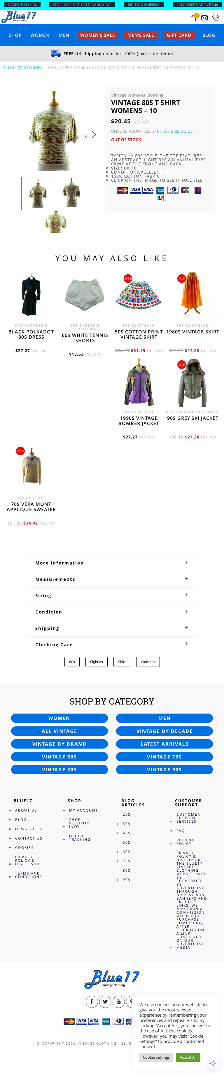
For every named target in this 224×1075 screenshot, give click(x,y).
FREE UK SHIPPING (144, 5)
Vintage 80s (59, 769)
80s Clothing (121, 67)
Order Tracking (80, 837)
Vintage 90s (164, 769)
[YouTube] (119, 1002)
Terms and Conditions (28, 875)
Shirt (122, 661)
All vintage (59, 731)
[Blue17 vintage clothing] (18, 17)
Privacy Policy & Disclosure (28, 860)
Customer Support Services (188, 818)
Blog (208, 35)
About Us (26, 810)
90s (127, 879)
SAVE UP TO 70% (22, 5)
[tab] (112, 563)
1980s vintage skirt (192, 331)
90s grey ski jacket (192, 418)
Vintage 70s (164, 757)
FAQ (180, 830)
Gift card (179, 35)
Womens (148, 661)
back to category (24, 67)
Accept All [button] (188, 1057)
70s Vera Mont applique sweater (31, 507)
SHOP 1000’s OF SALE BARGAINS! (82, 5)
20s (127, 814)
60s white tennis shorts (85, 338)
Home (52, 67)
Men (64, 35)
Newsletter (29, 828)
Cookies (24, 847)
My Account (83, 810)
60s (127, 851)
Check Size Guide (175, 131)
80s (72, 661)
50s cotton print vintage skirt (139, 334)
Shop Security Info (79, 823)
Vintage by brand (59, 744)
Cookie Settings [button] (156, 1057)
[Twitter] (105, 1002)
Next (96, 140)
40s (127, 833)
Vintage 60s (59, 757)
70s (127, 861)
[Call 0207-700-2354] (215, 18)
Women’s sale (97, 35)
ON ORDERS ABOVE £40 (197, 5)
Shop (15, 35)
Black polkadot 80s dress (31, 334)
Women (40, 35)
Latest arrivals (165, 744)
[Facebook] (92, 1002)
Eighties (96, 661)
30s (127, 823)
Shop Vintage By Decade (83, 67)
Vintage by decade (164, 731)
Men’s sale (140, 35)
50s (127, 842)
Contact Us (29, 838)
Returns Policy (186, 842)
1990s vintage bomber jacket (138, 420)
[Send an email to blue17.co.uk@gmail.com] (204, 18)
